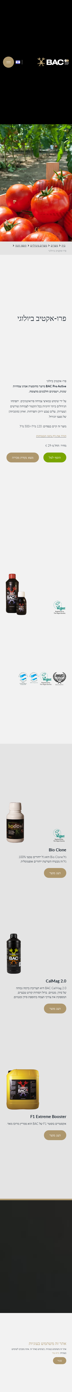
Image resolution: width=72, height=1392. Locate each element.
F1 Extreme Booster (48, 1116)
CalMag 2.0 (56, 981)
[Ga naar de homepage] (53, 62)
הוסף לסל (55, 457)
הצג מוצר (55, 873)
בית (63, 245)
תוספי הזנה (21, 245)
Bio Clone (57, 850)
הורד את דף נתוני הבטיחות (51, 436)
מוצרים (54, 245)
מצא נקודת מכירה (22, 457)
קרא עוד (55, 1352)
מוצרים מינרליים (38, 245)
